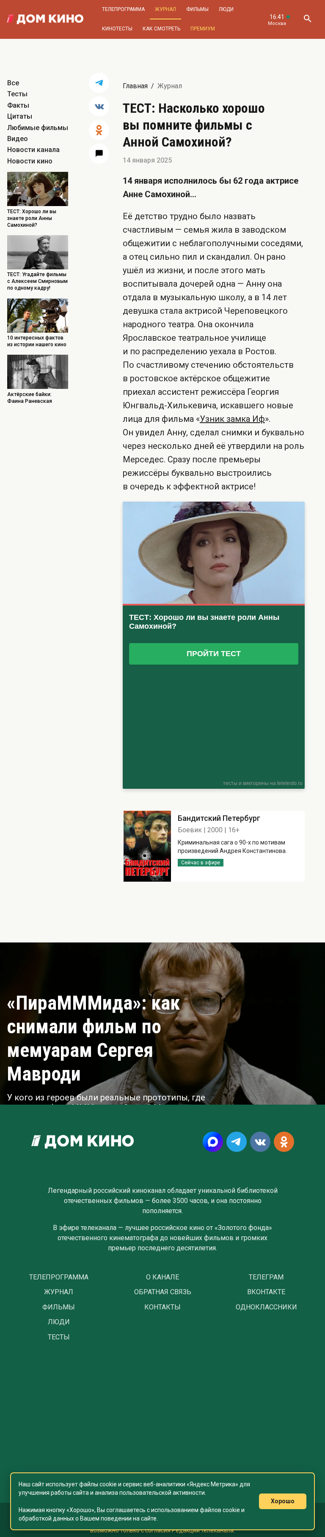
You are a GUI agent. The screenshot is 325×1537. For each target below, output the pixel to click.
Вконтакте (266, 1292)
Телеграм (266, 1277)
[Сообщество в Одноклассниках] (284, 1142)
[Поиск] (307, 19)
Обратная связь (162, 1292)
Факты (18, 105)
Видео (17, 139)
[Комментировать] (99, 154)
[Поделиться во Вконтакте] (99, 106)
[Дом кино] (45, 19)
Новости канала (33, 150)
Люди (226, 9)
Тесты (17, 94)
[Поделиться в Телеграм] (99, 83)
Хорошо (283, 1501)
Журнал (165, 9)
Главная (135, 86)
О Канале (162, 1277)
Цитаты (19, 116)
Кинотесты (117, 29)
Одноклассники (266, 1307)
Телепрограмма (123, 9)
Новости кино (29, 161)
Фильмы (197, 9)
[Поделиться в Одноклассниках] (99, 130)
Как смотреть (161, 29)
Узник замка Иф (232, 419)
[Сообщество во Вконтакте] (260, 1142)
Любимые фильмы (37, 128)
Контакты (162, 1307)
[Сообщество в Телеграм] (236, 1142)
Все (13, 83)
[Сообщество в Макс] (213, 1142)
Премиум (202, 29)
